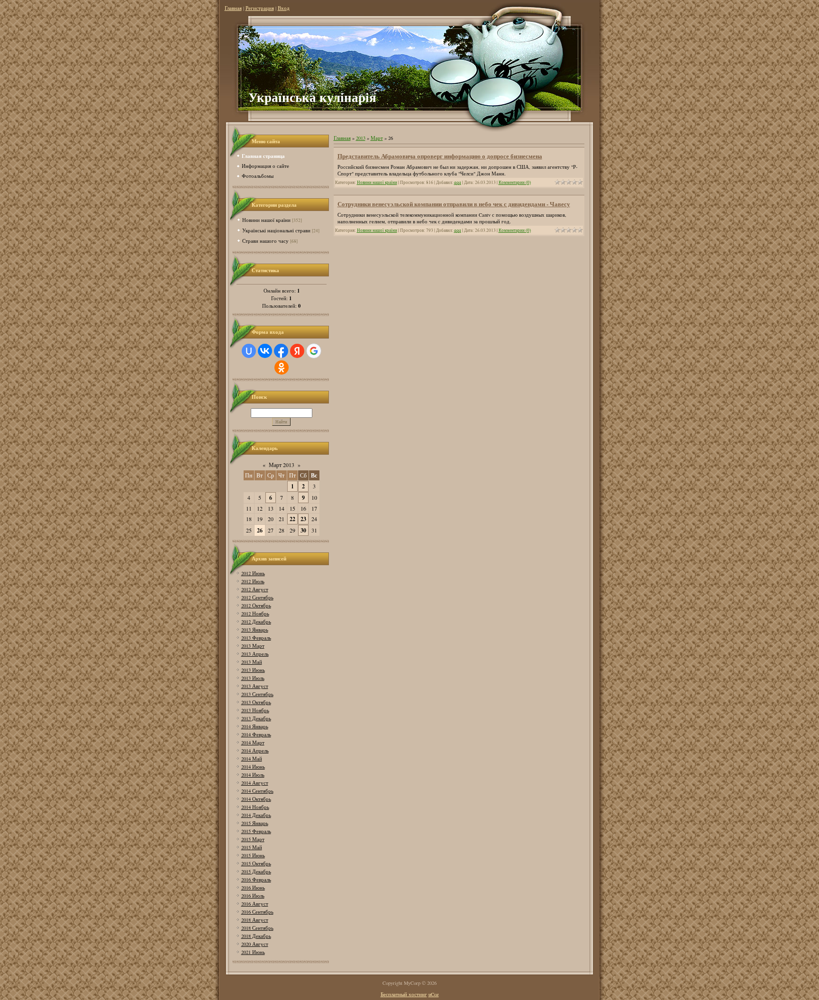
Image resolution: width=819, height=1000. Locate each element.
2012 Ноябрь (255, 613)
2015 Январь (254, 823)
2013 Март (252, 645)
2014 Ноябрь (255, 807)
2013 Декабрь (256, 718)
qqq (457, 182)
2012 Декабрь (256, 621)
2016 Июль (252, 895)
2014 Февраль (256, 734)
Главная (233, 8)
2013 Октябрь (256, 702)
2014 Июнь (253, 766)
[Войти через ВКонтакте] (265, 351)
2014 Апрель (255, 750)
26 (260, 530)
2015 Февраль (256, 831)
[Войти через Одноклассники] (281, 367)
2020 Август (254, 944)
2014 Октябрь (256, 799)
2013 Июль (252, 678)
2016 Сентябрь (257, 911)
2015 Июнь (253, 855)
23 (303, 519)
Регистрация (260, 8)
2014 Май (251, 758)
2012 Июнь (253, 573)
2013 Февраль (256, 637)
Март (377, 138)
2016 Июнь (253, 887)
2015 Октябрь (256, 863)
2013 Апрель (255, 654)
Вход (284, 8)
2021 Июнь (253, 952)
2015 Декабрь (256, 871)
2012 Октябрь (256, 605)
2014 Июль (252, 774)
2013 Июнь (253, 670)
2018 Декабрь (256, 936)
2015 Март (252, 839)
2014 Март (252, 742)
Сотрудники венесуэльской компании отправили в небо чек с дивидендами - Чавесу (453, 203)
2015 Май (251, 847)
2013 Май (251, 662)
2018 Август (254, 920)
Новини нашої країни (266, 219)
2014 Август (254, 783)
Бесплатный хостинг (404, 994)
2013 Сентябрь (257, 694)
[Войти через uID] (249, 351)
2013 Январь (254, 629)
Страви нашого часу (265, 240)
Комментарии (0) (515, 182)
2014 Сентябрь (257, 791)
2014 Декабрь (256, 815)
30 (303, 530)
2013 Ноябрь (255, 710)
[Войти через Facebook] (281, 351)
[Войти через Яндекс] (297, 351)
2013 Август (254, 686)
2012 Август (254, 589)
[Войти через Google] (313, 350)
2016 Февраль (256, 879)
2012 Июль (252, 581)
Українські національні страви (276, 230)
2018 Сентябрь (257, 928)
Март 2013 (281, 464)
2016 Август (254, 903)
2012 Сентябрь (257, 597)
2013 (360, 138)
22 (292, 519)
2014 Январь (254, 726)
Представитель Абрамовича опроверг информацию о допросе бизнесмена (439, 155)
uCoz (433, 994)
